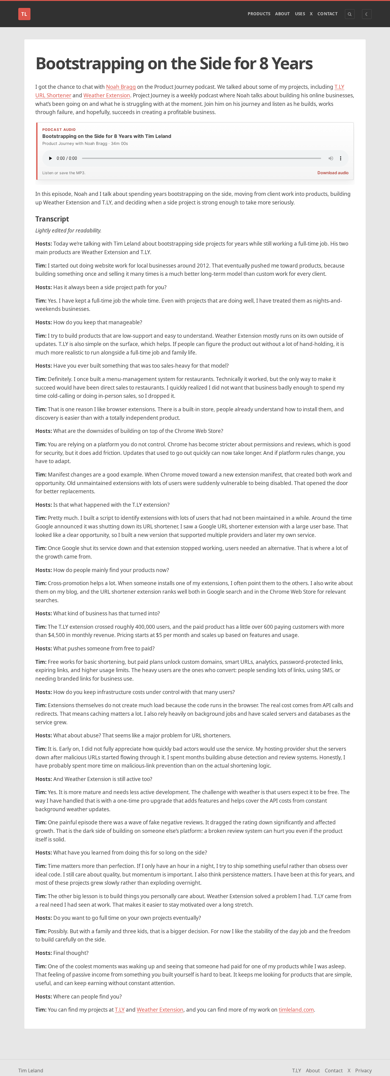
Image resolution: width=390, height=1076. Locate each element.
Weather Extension (106, 95)
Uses (300, 13)
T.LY (120, 1009)
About (282, 13)
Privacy (363, 1070)
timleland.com (296, 1009)
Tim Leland (30, 1070)
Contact (327, 13)
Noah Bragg (121, 86)
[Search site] (350, 14)
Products (259, 13)
